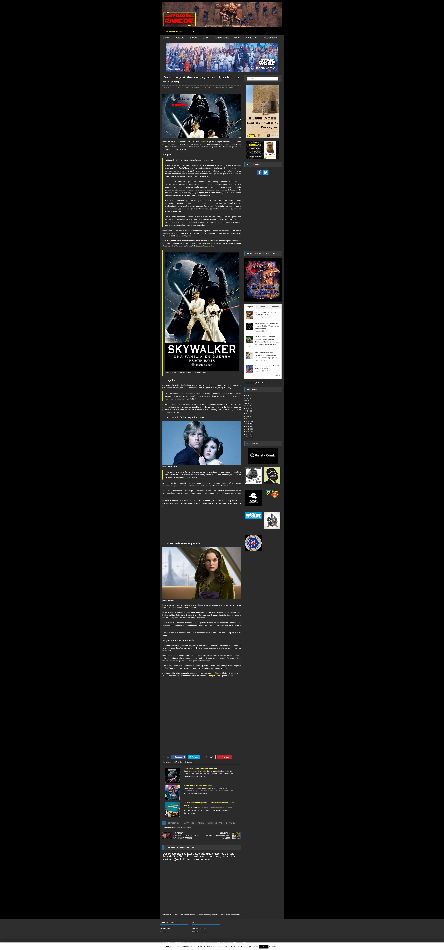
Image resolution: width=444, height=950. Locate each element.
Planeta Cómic (188, 823)
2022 (249, 416)
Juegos (237, 38)
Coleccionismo (270, 38)
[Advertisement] (201, 525)
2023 (249, 413)
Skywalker (230, 823)
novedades (204, 142)
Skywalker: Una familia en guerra (177, 827)
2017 (249, 429)
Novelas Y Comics (199, 87)
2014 (249, 437)
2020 (249, 421)
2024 (249, 411)
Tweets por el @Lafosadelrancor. (256, 383)
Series (205, 38)
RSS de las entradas (199, 928)
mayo (247, 398)
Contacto (163, 932)
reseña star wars (215, 823)
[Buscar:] (263, 78)
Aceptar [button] (264, 946)
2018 (249, 426)
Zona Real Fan (251, 38)
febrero (248, 403)
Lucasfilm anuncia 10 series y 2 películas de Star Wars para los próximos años (267, 326)
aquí (208, 243)
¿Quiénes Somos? (166, 928)
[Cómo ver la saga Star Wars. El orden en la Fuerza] (249, 371)
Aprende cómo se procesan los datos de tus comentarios (218, 915)
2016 (249, 432)
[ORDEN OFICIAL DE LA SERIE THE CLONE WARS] (249, 318)
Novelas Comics (222, 38)
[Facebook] (259, 172)
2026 (249, 395)
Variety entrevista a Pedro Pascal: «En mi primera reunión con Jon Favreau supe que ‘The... (267, 355)
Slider (209, 87)
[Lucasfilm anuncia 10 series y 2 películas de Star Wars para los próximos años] (249, 329)
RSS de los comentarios (200, 932)
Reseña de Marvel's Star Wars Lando (198, 785)
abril (247, 400)
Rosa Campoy (184, 87)
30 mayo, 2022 (171, 87)
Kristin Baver (173, 823)
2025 (249, 408)
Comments (275, 307)
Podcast (194, 38)
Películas (180, 38)
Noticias (165, 38)
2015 (249, 434)
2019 (249, 424)
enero (247, 406)
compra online (214, 676)
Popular (250, 307)
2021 (249, 419)
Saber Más (273, 946)
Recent (262, 307)
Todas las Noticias (217, 87)
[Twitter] (265, 172)
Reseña (201, 823)
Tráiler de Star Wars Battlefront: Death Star (200, 768)
